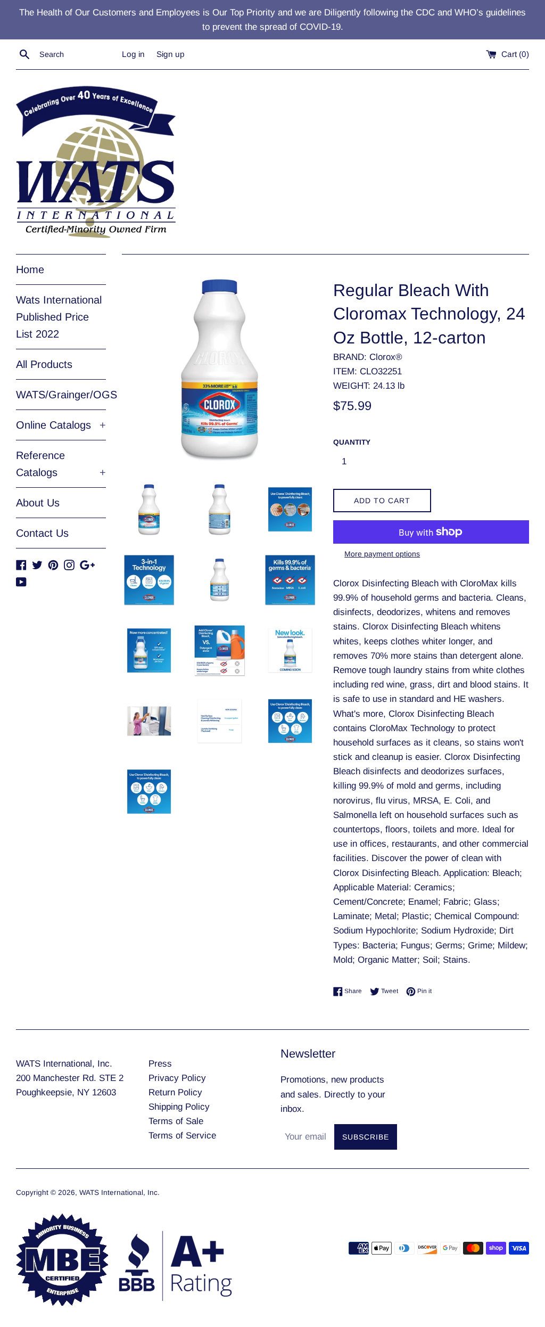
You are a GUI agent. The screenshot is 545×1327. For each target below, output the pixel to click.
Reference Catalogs (61, 463)
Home (30, 269)
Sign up (170, 54)
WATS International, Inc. (119, 1193)
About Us (38, 503)
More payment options (382, 554)
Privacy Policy (177, 1078)
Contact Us (42, 533)
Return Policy (175, 1092)
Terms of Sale (175, 1121)
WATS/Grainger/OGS (61, 394)
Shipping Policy (179, 1107)
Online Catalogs (61, 425)
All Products (44, 364)
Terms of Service (182, 1136)
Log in (133, 54)
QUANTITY (351, 442)
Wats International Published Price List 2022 (59, 317)
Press (160, 1064)
